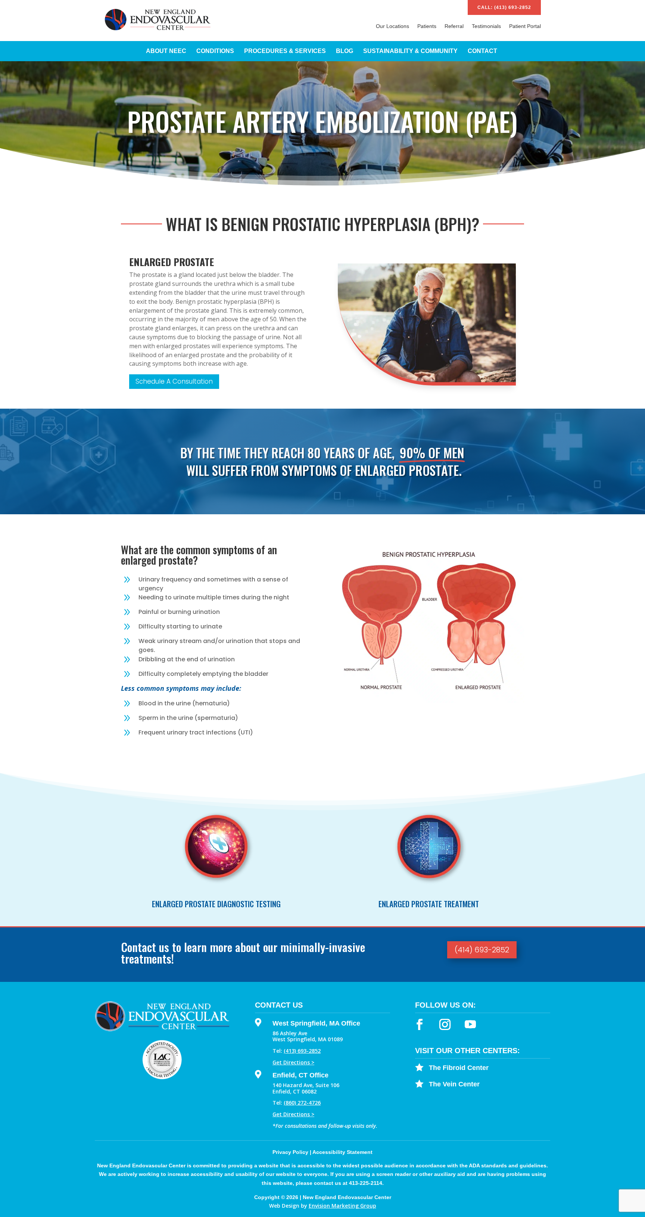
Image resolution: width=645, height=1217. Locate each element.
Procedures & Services (285, 51)
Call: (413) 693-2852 (504, 7)
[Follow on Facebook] (419, 1024)
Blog (344, 51)
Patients (426, 26)
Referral (454, 26)
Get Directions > (293, 1062)
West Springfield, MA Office (316, 1023)
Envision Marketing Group (342, 1205)
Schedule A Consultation (174, 381)
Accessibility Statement (342, 1152)
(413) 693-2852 (302, 1050)
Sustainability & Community (410, 51)
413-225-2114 (365, 1183)
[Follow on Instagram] (445, 1024)
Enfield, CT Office (300, 1075)
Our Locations (392, 26)
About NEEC (166, 51)
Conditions (215, 51)
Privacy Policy (290, 1152)
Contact (482, 51)
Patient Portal (525, 26)
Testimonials (486, 26)
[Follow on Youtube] (470, 1024)
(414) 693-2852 (482, 950)
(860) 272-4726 (302, 1102)
